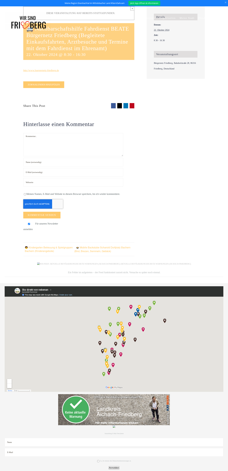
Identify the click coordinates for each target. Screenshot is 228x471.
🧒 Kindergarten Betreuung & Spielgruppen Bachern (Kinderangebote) (49, 249)
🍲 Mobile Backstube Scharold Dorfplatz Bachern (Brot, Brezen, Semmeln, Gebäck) (102, 249)
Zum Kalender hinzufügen (44, 85)
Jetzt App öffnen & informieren (144, 3)
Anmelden (114, 467)
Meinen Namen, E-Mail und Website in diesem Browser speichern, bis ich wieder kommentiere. (73, 194)
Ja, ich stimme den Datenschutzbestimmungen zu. (115, 461)
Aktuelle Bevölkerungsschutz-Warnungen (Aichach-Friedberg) (156, 264)
